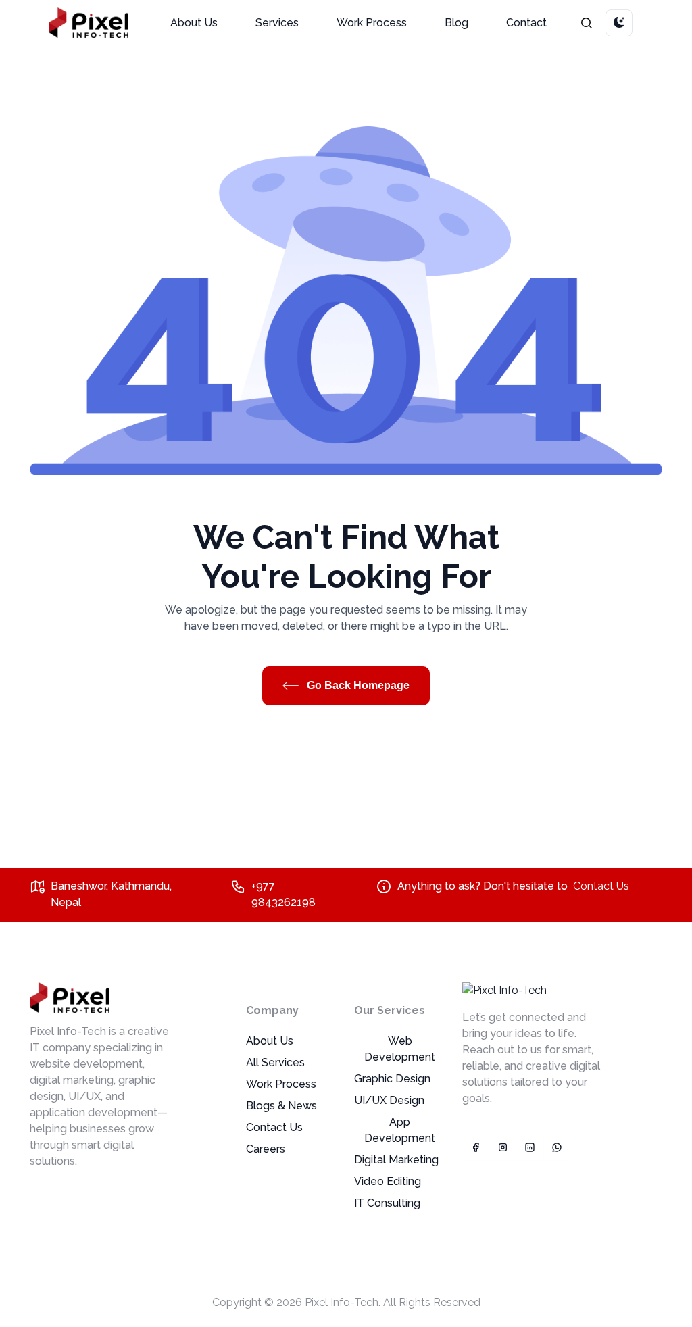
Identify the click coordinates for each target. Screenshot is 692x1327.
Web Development (399, 1048)
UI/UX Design (389, 1100)
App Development (399, 1130)
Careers (265, 1149)
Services (277, 22)
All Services (275, 1062)
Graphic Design (392, 1078)
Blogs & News (281, 1105)
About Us (194, 22)
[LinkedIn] (529, 1147)
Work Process (372, 22)
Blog (456, 22)
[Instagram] (502, 1147)
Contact (526, 22)
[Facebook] (475, 1147)
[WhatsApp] (556, 1147)
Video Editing (387, 1181)
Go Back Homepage (357, 685)
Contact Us (601, 886)
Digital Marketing (396, 1159)
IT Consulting (387, 1203)
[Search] (586, 22)
